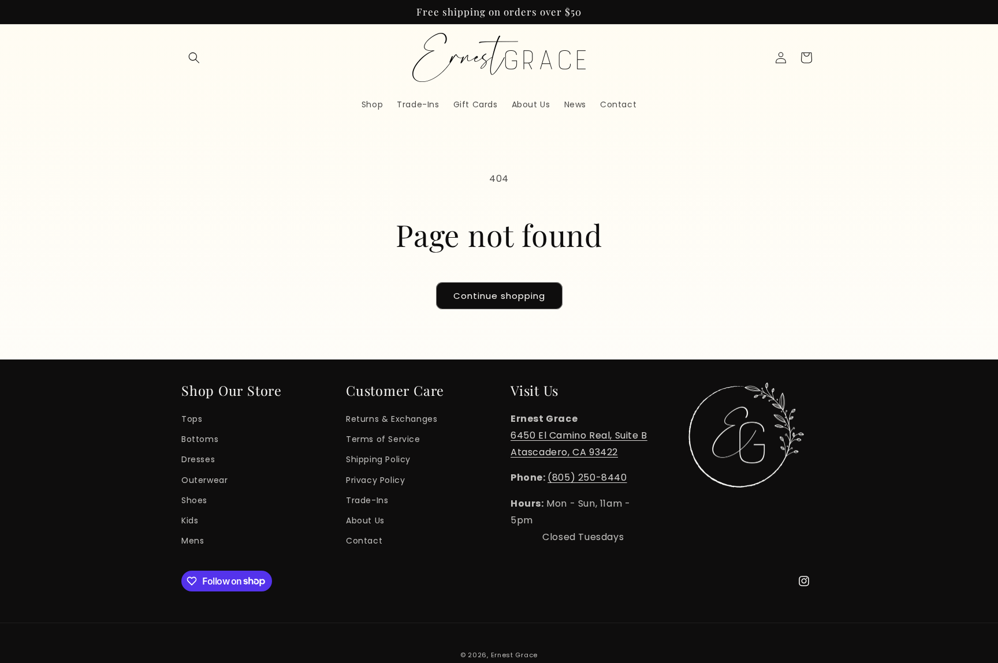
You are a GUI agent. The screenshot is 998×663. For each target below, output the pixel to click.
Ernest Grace (514, 655)
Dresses (198, 459)
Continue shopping (499, 296)
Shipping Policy (378, 459)
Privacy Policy (375, 479)
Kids (189, 520)
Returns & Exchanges (391, 418)
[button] (194, 57)
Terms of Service (383, 438)
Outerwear (204, 479)
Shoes (194, 499)
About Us (365, 520)
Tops (191, 418)
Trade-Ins (367, 499)
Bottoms (199, 438)
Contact (364, 540)
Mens (192, 540)
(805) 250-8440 (587, 477)
